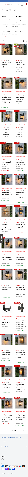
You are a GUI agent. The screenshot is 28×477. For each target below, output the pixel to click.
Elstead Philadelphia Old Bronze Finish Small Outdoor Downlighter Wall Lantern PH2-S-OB (21, 323)
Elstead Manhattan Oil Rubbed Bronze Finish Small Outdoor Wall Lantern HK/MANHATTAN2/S (20, 291)
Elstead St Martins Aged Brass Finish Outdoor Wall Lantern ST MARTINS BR (6, 163)
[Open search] (19, 5)
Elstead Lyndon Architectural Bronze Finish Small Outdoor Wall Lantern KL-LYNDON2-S (20, 66)
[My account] (22, 5)
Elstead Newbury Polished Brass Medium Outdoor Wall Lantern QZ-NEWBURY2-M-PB (6, 227)
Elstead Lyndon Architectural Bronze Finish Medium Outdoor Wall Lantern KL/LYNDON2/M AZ (6, 99)
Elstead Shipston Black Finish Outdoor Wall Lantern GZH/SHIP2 (6, 354)
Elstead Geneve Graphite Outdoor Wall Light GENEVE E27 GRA (21, 226)
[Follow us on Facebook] (2, 459)
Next (24, 430)
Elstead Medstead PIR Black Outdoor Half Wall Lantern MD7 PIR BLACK (6, 194)
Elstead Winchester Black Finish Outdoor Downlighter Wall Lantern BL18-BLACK (20, 132)
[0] (25, 5)
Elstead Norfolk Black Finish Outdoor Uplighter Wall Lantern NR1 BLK (6, 65)
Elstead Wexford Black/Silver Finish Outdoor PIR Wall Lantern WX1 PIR (5, 132)
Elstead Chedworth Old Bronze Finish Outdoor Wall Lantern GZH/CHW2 (6, 417)
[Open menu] (2, 4)
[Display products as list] (26, 41)
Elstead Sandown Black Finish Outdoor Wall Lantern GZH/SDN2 (21, 97)
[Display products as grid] (23, 41)
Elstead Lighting (5, 69)
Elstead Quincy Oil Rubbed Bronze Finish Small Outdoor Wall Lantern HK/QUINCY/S (20, 387)
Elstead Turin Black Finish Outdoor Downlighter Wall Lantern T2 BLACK (20, 195)
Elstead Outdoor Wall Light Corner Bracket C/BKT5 (6, 322)
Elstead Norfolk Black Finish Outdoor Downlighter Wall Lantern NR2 (6, 290)
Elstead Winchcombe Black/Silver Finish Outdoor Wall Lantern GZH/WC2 (20, 163)
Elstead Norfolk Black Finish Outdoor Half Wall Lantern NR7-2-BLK (6, 386)
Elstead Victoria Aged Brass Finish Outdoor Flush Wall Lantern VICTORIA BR (20, 355)
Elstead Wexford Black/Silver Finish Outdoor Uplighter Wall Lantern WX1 (21, 258)
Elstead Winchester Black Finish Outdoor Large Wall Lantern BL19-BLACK (6, 258)
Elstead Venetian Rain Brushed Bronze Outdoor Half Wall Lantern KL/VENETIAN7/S (21, 418)
